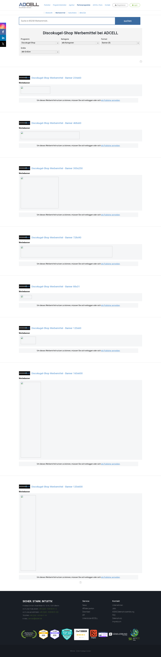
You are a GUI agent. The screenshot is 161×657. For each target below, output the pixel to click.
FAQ (113, 615)
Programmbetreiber (59, 5)
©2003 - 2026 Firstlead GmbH (80, 651)
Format (104, 39)
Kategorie (65, 39)
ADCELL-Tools (97, 5)
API (83, 615)
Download (86, 612)
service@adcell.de (35, 619)
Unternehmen (117, 605)
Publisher (47, 5)
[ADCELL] (81, 634)
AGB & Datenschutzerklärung (123, 612)
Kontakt (107, 5)
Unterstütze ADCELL (90, 618)
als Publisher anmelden (110, 100)
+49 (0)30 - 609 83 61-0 (48, 609)
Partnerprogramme (83, 5)
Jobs (114, 608)
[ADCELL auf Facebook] (3, 32)
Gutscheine (72, 13)
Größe (23, 48)
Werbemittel (60, 13)
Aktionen (82, 13)
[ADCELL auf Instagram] (3, 26)
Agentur (71, 5)
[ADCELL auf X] (3, 44)
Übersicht (48, 13)
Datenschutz (117, 618)
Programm (25, 39)
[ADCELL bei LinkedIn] (3, 38)
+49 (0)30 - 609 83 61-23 (48, 612)
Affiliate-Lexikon (88, 608)
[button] (127, 21)
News (84, 605)
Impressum (116, 622)
